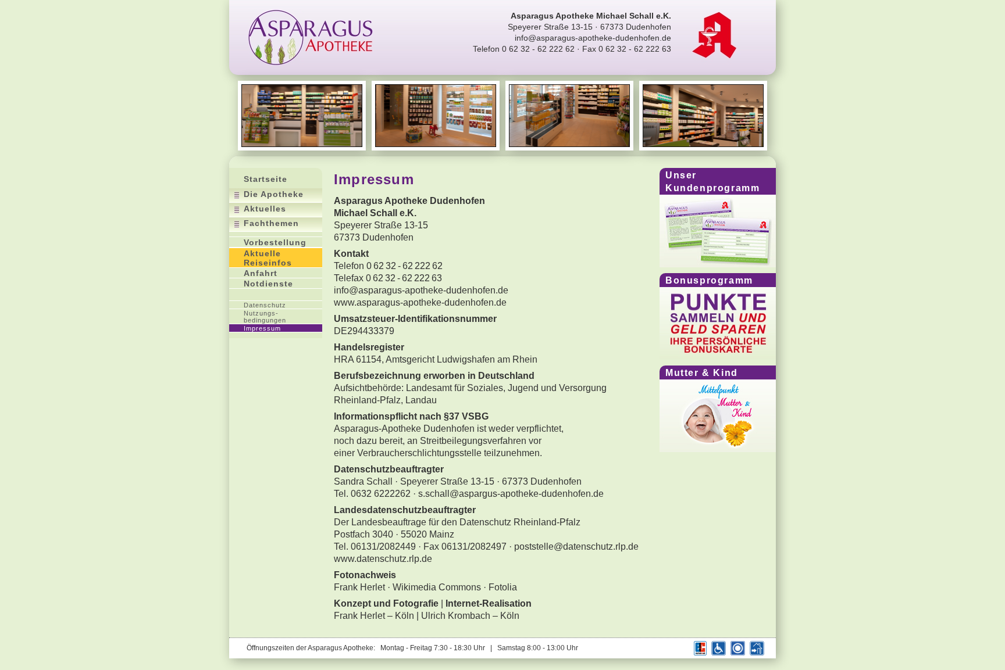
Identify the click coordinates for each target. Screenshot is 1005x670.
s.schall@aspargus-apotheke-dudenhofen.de (511, 494)
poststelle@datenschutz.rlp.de (576, 546)
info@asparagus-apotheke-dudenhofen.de (593, 37)
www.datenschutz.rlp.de (383, 559)
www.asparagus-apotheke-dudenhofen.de (420, 302)
